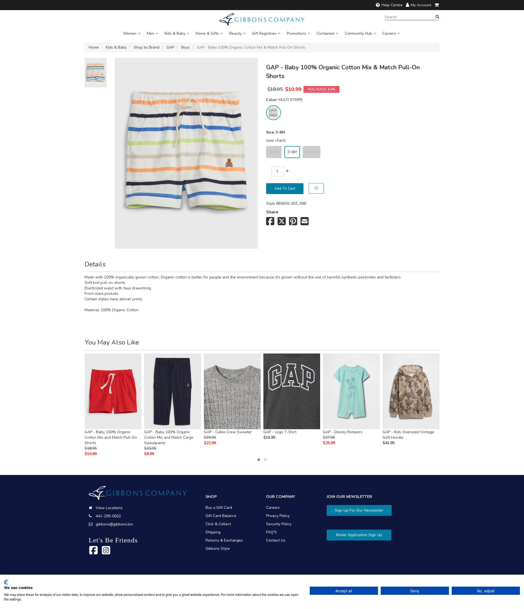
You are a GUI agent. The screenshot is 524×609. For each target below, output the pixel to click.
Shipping (213, 532)
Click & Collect (218, 524)
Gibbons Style (218, 548)
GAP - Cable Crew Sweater (228, 432)
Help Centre (392, 5)
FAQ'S (271, 532)
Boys (185, 47)
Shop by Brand (146, 47)
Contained (325, 33)
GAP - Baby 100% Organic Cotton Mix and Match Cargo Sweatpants (168, 437)
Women (129, 33)
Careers (389, 33)
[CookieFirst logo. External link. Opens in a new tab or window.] (6, 582)
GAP (170, 47)
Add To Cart (284, 188)
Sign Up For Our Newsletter (359, 510)
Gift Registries (264, 33)
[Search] (437, 17)
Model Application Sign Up (359, 534)
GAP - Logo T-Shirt (279, 432)
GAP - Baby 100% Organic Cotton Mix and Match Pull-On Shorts (111, 437)
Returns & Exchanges (224, 540)
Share (272, 212)
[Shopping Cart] (436, 5)
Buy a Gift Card (219, 507)
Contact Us (275, 540)
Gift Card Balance (221, 515)
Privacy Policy (278, 515)
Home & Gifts (207, 33)
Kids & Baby (175, 33)
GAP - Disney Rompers (342, 432)
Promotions (296, 33)
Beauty (235, 33)
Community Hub (358, 33)
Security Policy (278, 524)
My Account (421, 5)
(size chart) (275, 140)
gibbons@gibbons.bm (114, 524)
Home (94, 47)
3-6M (292, 152)
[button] (258, 459)
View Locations (109, 507)
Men (150, 33)
